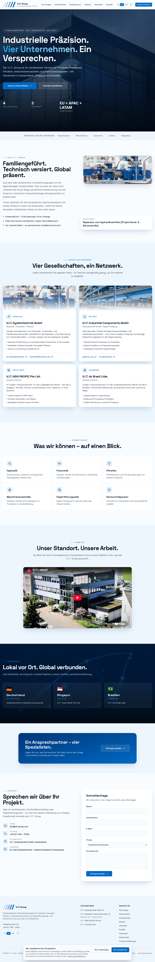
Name (89, 806)
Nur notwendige (101, 950)
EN (127, 4)
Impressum (123, 933)
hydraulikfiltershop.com (40, 357)
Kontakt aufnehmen (144, 4)
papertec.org (88, 357)
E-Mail (89, 829)
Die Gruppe (46, 5)
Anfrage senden (113, 748)
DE (122, 4)
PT (131, 4)
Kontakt (109, 5)
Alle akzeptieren (120, 950)
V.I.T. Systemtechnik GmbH (91, 910)
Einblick (88, 5)
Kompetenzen (75, 5)
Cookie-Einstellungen (127, 941)
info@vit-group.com (11, 924)
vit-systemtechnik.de (15, 357)
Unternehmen (60, 5)
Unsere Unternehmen (18, 86)
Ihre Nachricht (92, 851)
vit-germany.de (105, 357)
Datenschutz (124, 937)
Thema (89, 840)
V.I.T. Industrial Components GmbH (94, 914)
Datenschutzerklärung (76, 956)
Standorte (98, 5)
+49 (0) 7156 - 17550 (11, 927)
